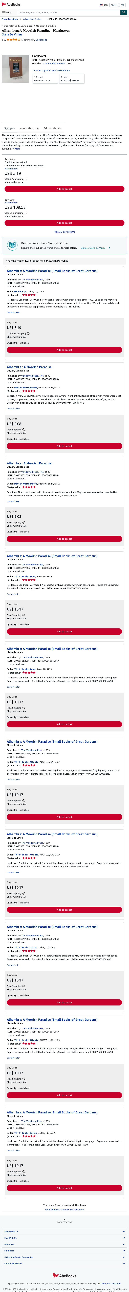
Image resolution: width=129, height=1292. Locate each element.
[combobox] (69, 12)
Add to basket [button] (64, 188)
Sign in (114, 5)
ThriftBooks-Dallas (25, 947)
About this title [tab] (29, 128)
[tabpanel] (63, 141)
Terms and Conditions (110, 1283)
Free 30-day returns (64, 231)
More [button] (17, 148)
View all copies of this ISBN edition (51, 70)
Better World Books (25, 387)
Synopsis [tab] (9, 128)
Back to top (64, 1222)
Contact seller (13, 312)
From (42, 79)
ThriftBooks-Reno (24, 576)
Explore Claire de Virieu (93, 247)
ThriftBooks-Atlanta (26, 761)
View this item (11, 168)
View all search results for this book (64, 1209)
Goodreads (41, 39)
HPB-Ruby (20, 291)
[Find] (123, 12)
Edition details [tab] (53, 128)
